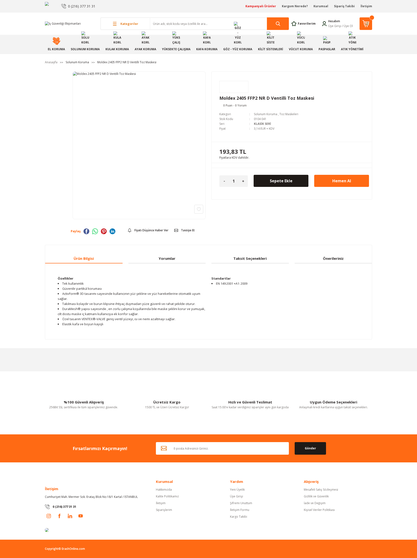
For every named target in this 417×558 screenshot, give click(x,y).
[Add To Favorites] (198, 209)
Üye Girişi (334, 26)
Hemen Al (341, 181)
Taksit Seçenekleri (250, 258)
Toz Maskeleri (288, 114)
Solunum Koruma (265, 114)
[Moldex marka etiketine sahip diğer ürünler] (233, 87)
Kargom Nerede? (295, 6)
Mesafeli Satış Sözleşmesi (321, 489)
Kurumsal (320, 6)
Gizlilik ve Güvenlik (316, 496)
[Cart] (366, 23)
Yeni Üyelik (237, 489)
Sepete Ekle (281, 181)
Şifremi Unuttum (241, 503)
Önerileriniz (333, 258)
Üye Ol (348, 26)
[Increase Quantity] (243, 181)
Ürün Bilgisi (84, 258)
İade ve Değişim (315, 503)
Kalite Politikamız (167, 496)
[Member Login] (324, 23)
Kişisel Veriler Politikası (319, 510)
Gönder (310, 448)
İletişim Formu (239, 510)
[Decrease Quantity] (224, 181)
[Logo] (63, 23)
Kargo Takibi (238, 517)
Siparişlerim (164, 510)
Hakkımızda (164, 489)
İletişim (366, 6)
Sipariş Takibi (344, 6)
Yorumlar (167, 258)
